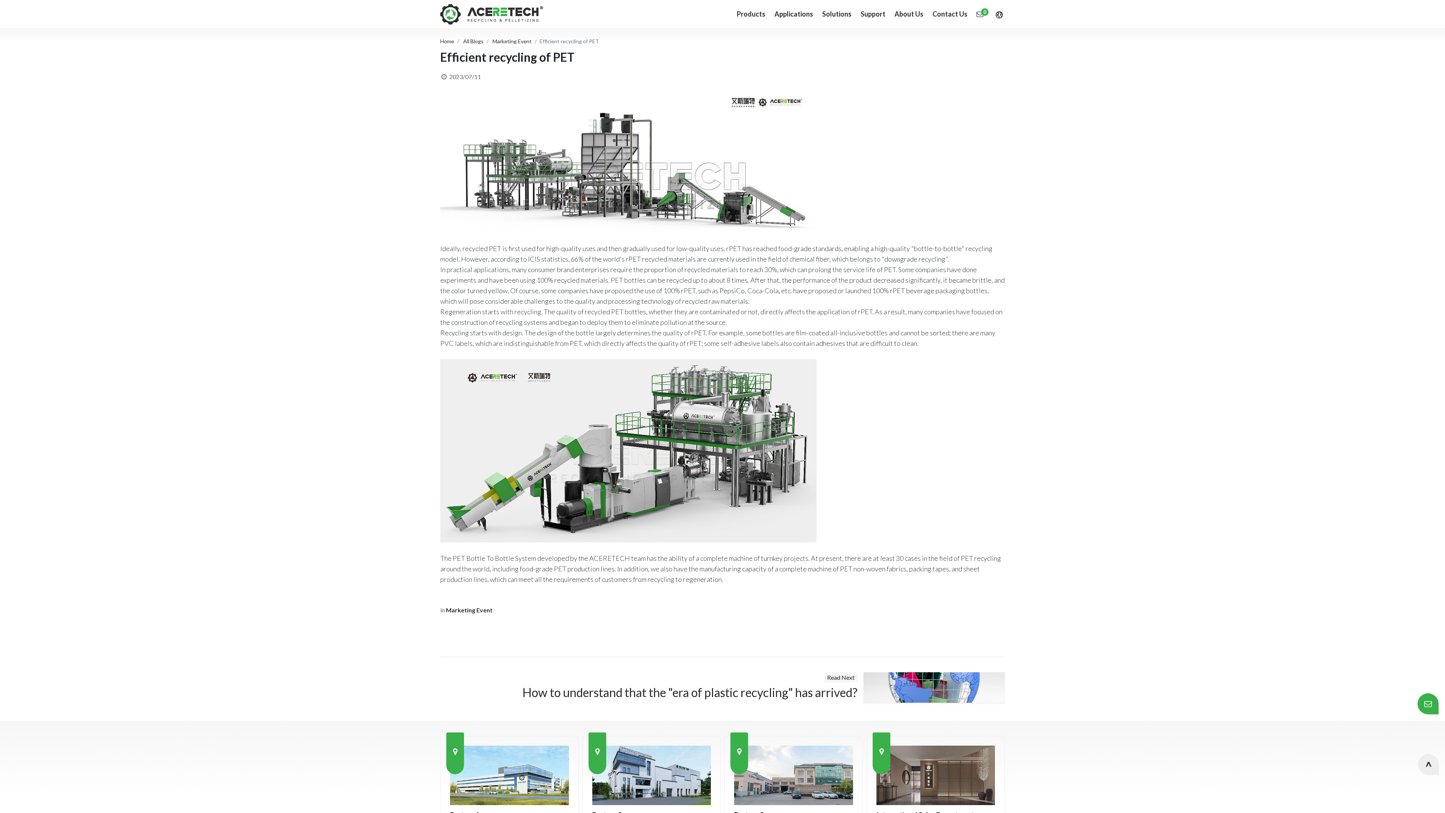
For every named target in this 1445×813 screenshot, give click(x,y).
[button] (1428, 764)
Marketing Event (512, 41)
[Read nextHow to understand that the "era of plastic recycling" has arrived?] (934, 687)
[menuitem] (794, 14)
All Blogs (473, 41)
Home (447, 41)
